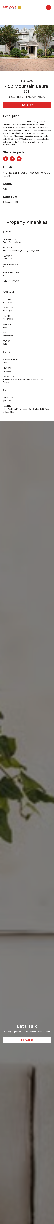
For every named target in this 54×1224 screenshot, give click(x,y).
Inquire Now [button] (27, 105)
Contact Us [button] (27, 1040)
